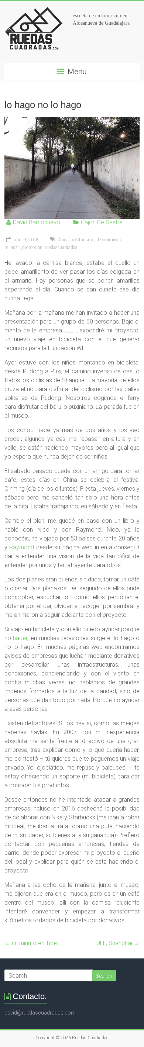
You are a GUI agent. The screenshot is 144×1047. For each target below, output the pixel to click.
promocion (32, 247)
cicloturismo (82, 239)
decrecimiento (109, 239)
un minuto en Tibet (31, 943)
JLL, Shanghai (118, 943)
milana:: (12, 247)
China (63, 239)
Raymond (20, 547)
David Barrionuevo (36, 222)
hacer (20, 638)
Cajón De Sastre (102, 222)
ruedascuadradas (61, 247)
